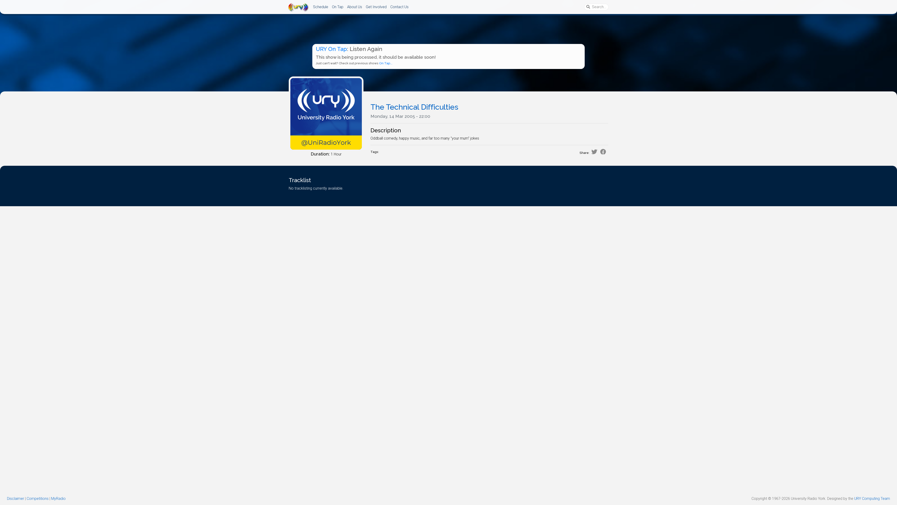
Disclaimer (15, 498)
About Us (354, 7)
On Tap (337, 7)
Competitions (38, 498)
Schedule (320, 7)
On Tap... (385, 63)
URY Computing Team (872, 498)
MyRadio (58, 498)
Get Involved (376, 7)
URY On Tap (331, 49)
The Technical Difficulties (414, 107)
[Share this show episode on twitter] (594, 152)
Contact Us (399, 7)
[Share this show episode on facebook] (603, 152)
